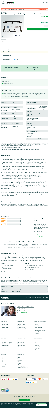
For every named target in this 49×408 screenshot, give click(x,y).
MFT (2, 361)
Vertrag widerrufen (24, 400)
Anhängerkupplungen (40, 321)
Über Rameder (21, 338)
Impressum (20, 360)
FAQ (35, 342)
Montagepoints (21, 342)
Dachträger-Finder (21, 325)
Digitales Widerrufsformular (23, 367)
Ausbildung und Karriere (22, 340)
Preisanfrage (37, 345)
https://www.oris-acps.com (33, 267)
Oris (2, 363)
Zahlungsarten (37, 349)
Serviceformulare (38, 346)
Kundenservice (38, 338)
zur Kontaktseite (23, 312)
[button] (43, 2)
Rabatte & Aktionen (21, 345)
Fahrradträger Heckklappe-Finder (24, 328)
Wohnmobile (37, 331)
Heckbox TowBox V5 (5, 345)
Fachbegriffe (37, 325)
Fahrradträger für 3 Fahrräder (7, 342)
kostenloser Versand (10, 69)
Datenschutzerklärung (22, 358)
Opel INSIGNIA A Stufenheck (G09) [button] (10, 291)
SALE (2, 328)
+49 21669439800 (30, 269)
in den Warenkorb (38, 29)
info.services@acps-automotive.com (35, 265)
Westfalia (3, 366)
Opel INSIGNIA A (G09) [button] (7, 286)
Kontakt (36, 343)
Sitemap (19, 363)
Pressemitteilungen (21, 343)
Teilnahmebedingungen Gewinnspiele (24, 364)
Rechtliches (20, 354)
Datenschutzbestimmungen (8, 406)
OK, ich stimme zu (42, 404)
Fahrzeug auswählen (43, 9)
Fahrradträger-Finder (22, 327)
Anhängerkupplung (5, 324)
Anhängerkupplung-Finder (22, 324)
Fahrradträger (4, 325)
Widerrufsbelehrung (21, 366)
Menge (41, 26)
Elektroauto (37, 324)
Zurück (3, 6)
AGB (19, 357)
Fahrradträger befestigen (6, 340)
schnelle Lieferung (30, 69)
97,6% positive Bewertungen (11, 67)
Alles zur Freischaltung (38, 327)
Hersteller (36, 328)
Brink (2, 358)
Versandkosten (37, 348)
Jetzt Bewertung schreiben (41, 235)
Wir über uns (20, 346)
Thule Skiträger (4, 364)
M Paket (39, 18)
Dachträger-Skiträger (5, 327)
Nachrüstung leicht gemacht (40, 330)
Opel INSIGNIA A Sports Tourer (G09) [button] (11, 289)
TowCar (3, 357)
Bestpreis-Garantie (38, 340)
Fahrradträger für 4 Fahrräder (7, 343)
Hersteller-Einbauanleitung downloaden (11, 210)
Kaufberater (37, 333)
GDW (2, 360)
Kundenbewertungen (22, 361)
